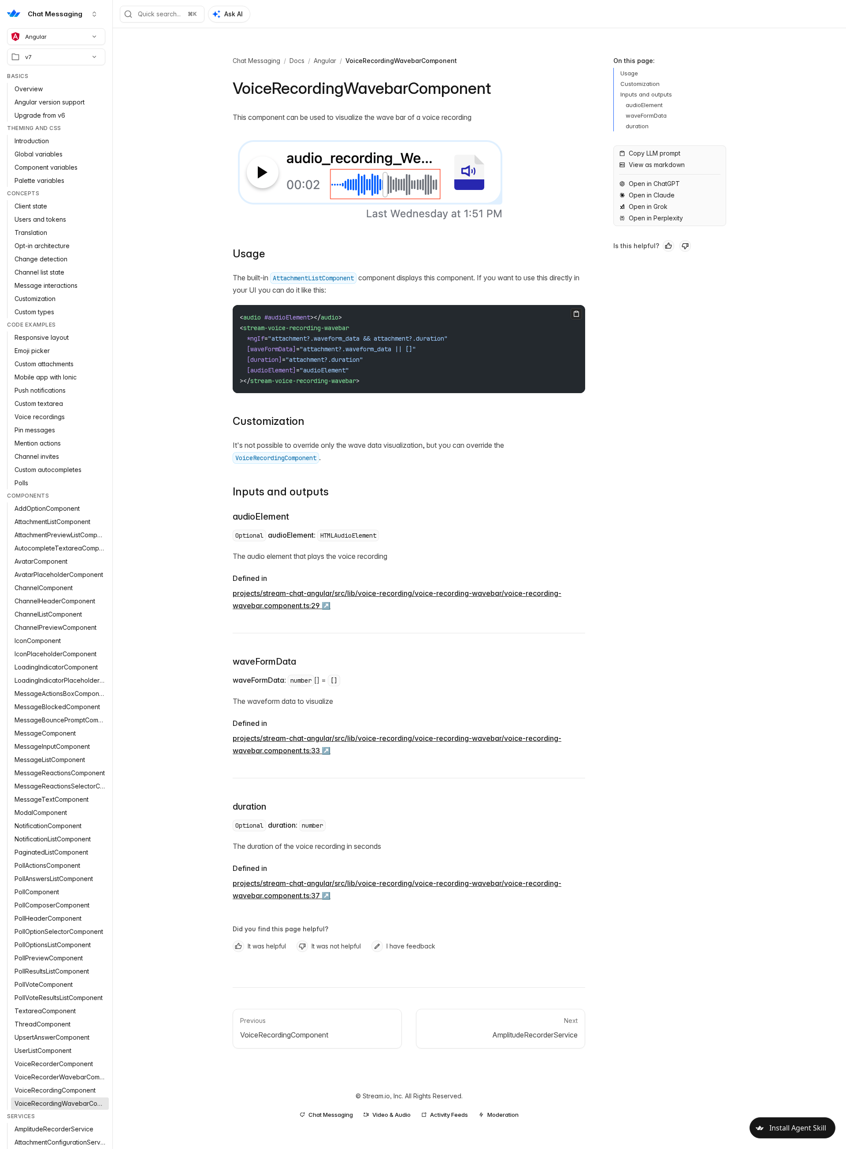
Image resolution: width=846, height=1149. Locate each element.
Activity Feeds (449, 1114)
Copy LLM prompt (654, 153)
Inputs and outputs (281, 491)
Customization (268, 421)
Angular (36, 36)
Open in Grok (648, 206)
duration (249, 806)
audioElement (261, 516)
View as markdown (657, 164)
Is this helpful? (636, 245)
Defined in (250, 578)
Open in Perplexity (656, 218)
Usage (249, 253)
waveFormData (264, 661)
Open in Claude (652, 195)
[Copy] (576, 314)
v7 (28, 56)
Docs (296, 60)
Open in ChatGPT (654, 183)
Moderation (503, 1114)
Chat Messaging (256, 60)
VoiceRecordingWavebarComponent (401, 60)
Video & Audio (391, 1114)
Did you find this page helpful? (280, 929)
